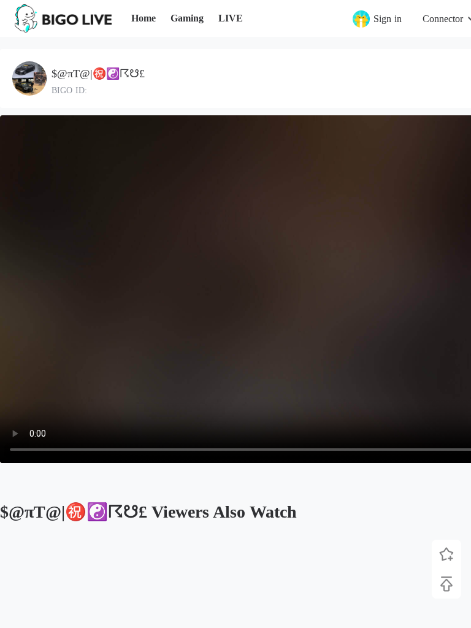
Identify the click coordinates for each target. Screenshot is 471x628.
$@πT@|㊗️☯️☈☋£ (98, 73)
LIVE (230, 18)
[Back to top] (446, 584)
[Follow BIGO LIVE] (446, 554)
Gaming (187, 18)
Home (143, 18)
